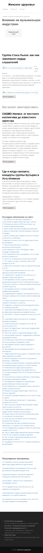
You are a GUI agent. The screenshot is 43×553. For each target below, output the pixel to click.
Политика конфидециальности (15, 528)
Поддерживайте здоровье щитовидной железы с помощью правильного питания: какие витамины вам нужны (21, 296)
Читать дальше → (9, 97)
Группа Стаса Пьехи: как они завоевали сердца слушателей (20, 58)
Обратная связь (10, 535)
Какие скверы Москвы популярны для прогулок (20, 229)
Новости (14, 9)
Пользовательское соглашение (24, 526)
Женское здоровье (21, 4)
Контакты (7, 526)
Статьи (22, 9)
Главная (5, 9)
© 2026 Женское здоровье (13, 521)
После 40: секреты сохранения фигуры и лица (21, 333)
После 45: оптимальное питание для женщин (21, 259)
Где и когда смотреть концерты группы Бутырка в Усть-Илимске (20, 175)
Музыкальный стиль (13, 33)
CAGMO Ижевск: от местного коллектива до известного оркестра (20, 117)
